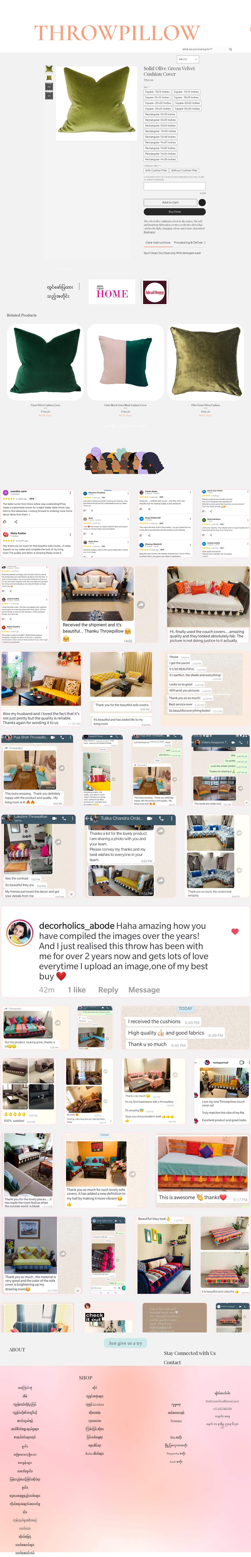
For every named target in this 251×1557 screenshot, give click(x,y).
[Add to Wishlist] (202, 202)
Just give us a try (125, 1343)
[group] (125, 370)
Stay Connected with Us (190, 1353)
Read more (149, 232)
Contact (172, 1362)
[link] (158, 242)
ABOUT (17, 1349)
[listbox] (188, 59)
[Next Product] (249, 362)
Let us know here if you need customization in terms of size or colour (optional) (174, 178)
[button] (188, 59)
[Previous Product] (2, 362)
